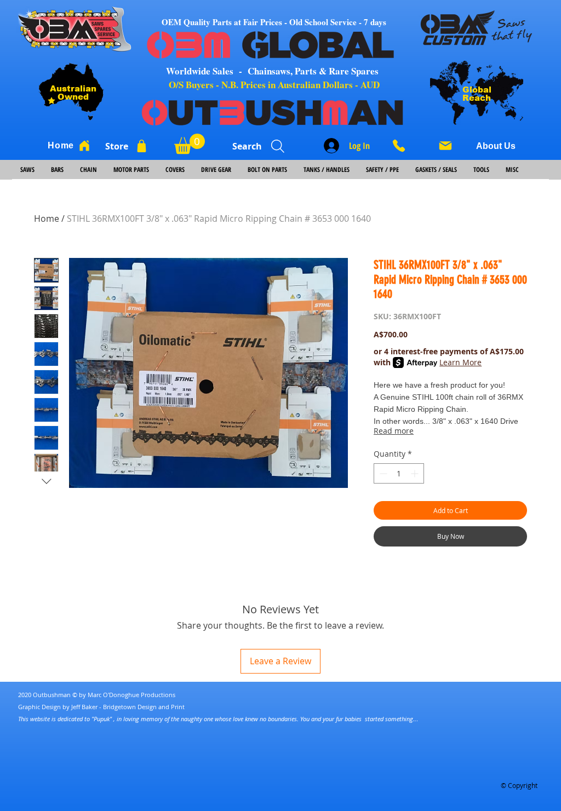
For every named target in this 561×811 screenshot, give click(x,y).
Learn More (460, 362)
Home (46, 218)
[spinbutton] (399, 473)
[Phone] (402, 145)
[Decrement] (382, 473)
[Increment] (415, 473)
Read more (394, 430)
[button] (189, 144)
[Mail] (445, 145)
